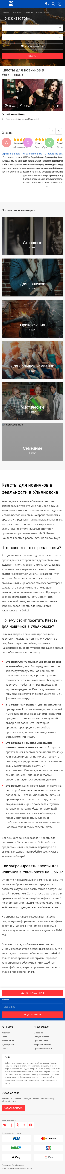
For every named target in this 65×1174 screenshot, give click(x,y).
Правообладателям (43, 1048)
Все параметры (34, 993)
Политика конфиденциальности (17, 1168)
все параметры (34, 46)
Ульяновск (18, 12)
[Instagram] (24, 1125)
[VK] (5, 1125)
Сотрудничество (41, 1036)
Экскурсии (6, 1032)
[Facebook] (11, 1125)
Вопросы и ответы (42, 1044)
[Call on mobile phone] (46, 4)
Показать (32, 56)
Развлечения (8, 1040)
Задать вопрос (13, 1108)
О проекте (38, 1032)
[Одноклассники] (18, 1125)
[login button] (59, 4)
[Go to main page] (11, 4)
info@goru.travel (30, 1098)
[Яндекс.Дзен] (30, 1125)
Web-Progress (18, 1165)
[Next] (59, 131)
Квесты (29, 12)
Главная (5, 12)
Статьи (5, 1048)
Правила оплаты (41, 1040)
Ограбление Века (11, 153)
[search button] (53, 4)
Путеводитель (8, 1044)
